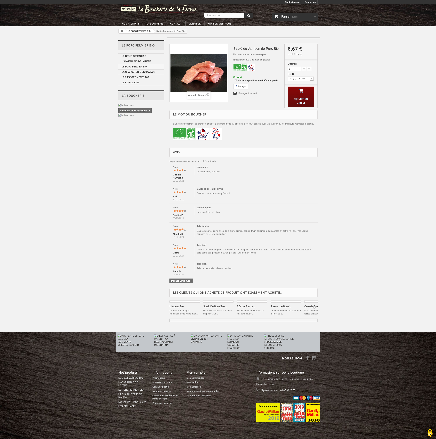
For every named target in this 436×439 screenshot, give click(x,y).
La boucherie (154, 23)
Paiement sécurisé (162, 403)
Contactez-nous (293, 2)
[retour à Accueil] (122, 31)
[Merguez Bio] (184, 302)
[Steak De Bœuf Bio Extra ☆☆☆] (218, 302)
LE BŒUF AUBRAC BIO (134, 56)
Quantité (292, 64)
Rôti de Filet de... (246, 306)
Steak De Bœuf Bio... (215, 306)
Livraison (195, 23)
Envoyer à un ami (247, 93)
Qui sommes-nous (219, 23)
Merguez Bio (176, 306)
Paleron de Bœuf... (281, 306)
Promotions (158, 378)
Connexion (310, 2)
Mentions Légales (161, 391)
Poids (291, 74)
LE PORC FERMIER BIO (134, 66)
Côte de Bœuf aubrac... (317, 306)
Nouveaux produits (162, 382)
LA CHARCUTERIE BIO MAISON (138, 72)
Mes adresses (193, 387)
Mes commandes (195, 378)
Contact (176, 23)
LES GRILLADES (130, 82)
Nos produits (130, 23)
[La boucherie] (141, 105)
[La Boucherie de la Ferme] (158, 9)
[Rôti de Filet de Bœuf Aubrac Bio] (252, 302)
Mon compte (195, 372)
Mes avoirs (192, 382)
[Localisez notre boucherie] (141, 115)
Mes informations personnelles (202, 391)
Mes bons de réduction (198, 395)
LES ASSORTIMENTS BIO (135, 77)
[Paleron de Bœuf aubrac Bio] (286, 302)
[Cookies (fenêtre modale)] (430, 433)
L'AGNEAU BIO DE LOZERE (136, 61)
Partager (241, 86)
